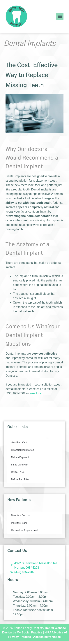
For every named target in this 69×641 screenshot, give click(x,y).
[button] (59, 16)
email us (35, 393)
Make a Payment (20, 457)
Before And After (20, 479)
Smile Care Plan (19, 465)
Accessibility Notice (47, 636)
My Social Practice (29, 632)
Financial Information (22, 450)
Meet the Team (19, 523)
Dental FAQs (17, 472)
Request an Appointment (24, 530)
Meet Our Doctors (20, 515)
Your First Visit (19, 443)
